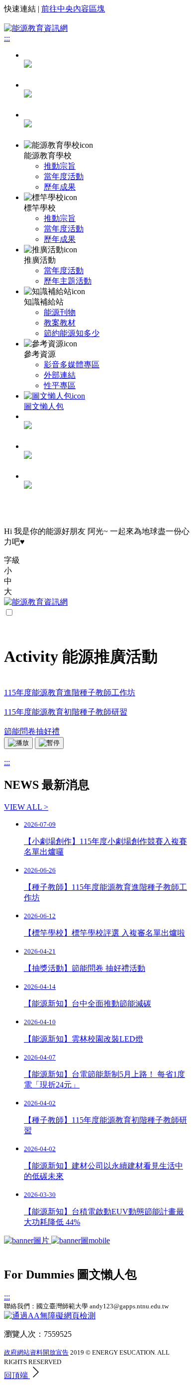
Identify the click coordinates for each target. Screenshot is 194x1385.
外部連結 (60, 375)
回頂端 (17, 1375)
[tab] (107, 95)
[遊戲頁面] (57, 1240)
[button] (97, 571)
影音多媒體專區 (71, 364)
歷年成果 (60, 187)
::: (7, 38)
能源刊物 (60, 312)
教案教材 (60, 323)
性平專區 (60, 385)
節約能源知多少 (71, 333)
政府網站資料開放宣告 (36, 1352)
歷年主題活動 (68, 281)
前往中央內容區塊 (73, 8)
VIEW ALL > (26, 807)
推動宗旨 (60, 166)
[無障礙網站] (50, 1315)
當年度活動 (64, 176)
